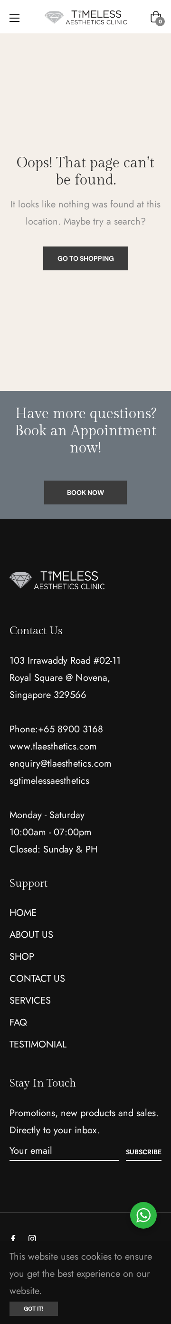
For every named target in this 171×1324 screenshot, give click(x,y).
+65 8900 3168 (70, 729)
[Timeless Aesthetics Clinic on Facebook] (13, 1238)
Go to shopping (85, 258)
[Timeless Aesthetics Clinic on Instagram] (32, 1238)
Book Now (85, 492)
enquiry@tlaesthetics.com (61, 763)
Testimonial (38, 1044)
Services (30, 1000)
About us (31, 935)
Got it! (34, 1309)
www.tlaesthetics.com (53, 746)
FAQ (18, 1022)
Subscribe (144, 1152)
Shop (22, 957)
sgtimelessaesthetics (49, 781)
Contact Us (37, 978)
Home (23, 913)
